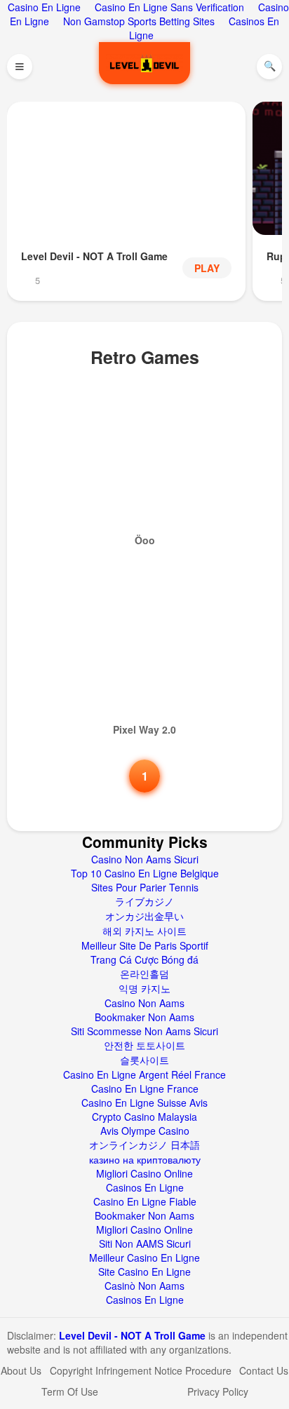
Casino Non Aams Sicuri (145, 859)
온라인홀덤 (144, 973)
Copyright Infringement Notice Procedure (140, 1370)
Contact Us (263, 1370)
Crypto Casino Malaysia (144, 1117)
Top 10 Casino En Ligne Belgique (145, 873)
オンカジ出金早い (144, 916)
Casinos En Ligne (145, 1187)
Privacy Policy (217, 1391)
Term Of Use (69, 1391)
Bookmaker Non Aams (144, 1017)
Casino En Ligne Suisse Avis (144, 1102)
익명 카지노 (144, 988)
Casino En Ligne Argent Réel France (144, 1074)
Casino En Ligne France (145, 1088)
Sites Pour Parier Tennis (145, 887)
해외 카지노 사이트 (144, 931)
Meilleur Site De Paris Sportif (144, 945)
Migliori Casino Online (144, 1173)
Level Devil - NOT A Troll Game (133, 1335)
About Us (21, 1370)
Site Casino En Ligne (144, 1272)
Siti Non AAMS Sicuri (145, 1243)
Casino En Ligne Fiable (144, 1201)
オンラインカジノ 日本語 (144, 1145)
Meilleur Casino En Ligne (144, 1257)
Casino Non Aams (144, 1003)
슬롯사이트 (144, 1060)
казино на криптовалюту (145, 1159)
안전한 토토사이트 (144, 1045)
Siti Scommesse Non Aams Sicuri (144, 1031)
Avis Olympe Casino (144, 1131)
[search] (269, 66)
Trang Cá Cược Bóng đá (144, 959)
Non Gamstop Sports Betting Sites (139, 21)
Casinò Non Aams (144, 1286)
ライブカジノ (144, 901)
